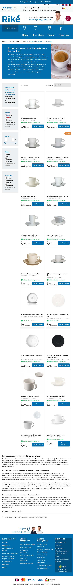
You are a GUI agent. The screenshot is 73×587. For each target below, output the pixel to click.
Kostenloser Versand (46, 8)
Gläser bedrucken (26, 547)
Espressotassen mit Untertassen (40, 41)
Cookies (37, 584)
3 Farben (10, 183)
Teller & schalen (42, 568)
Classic (9, 159)
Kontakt (5, 542)
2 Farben (10, 180)
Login (59, 5)
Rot (10, 118)
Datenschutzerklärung (25, 584)
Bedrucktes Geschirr (27, 555)
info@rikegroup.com (41, 19)
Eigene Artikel (7, 561)
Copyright (44, 584)
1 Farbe (9, 178)
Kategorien (11, 28)
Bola (8, 157)
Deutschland (59, 548)
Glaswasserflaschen (26, 563)
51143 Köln (58, 545)
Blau (10, 115)
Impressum (6, 545)
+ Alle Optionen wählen (10, 125)
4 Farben (10, 185)
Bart (8, 154)
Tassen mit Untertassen (18, 41)
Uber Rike (5, 564)
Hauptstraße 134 (60, 542)
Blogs (4, 567)
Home (4, 41)
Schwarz (12, 122)
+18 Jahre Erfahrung (31, 10)
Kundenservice (50, 5)
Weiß (10, 120)
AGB (14, 584)
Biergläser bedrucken (27, 544)
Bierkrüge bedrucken (44, 565)
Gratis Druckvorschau (49, 10)
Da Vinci (9, 161)
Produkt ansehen (38, 126)
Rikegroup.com (55, 584)
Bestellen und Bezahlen (10, 553)
